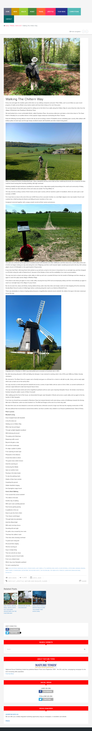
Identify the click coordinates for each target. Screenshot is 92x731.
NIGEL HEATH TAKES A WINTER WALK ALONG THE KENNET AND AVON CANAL (39, 608)
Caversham (20, 568)
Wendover (68, 570)
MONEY (32, 11)
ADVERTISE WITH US (12, 714)
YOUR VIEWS (61, 11)
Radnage (78, 568)
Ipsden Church (31, 568)
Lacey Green (39, 568)
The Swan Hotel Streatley (57, 570)
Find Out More (10, 673)
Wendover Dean (75, 570)
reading (83, 568)
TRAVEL (41, 11)
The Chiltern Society (34, 570)
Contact (9, 19)
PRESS (8, 721)
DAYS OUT (18, 25)
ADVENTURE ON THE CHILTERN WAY (24, 606)
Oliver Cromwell (63, 568)
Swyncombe (25, 570)
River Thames (9, 570)
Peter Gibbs (72, 568)
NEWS (15, 11)
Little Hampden (47, 568)
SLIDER (44, 581)
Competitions (74, 11)
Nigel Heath (55, 568)
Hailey (25, 568)
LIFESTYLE (50, 11)
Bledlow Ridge (13, 568)
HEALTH (23, 11)
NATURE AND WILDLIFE (33, 581)
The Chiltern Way (45, 570)
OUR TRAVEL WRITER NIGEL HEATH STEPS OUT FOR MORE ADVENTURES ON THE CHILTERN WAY (10, 609)
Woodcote (9, 572)
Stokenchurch (17, 570)
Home (7, 11)
